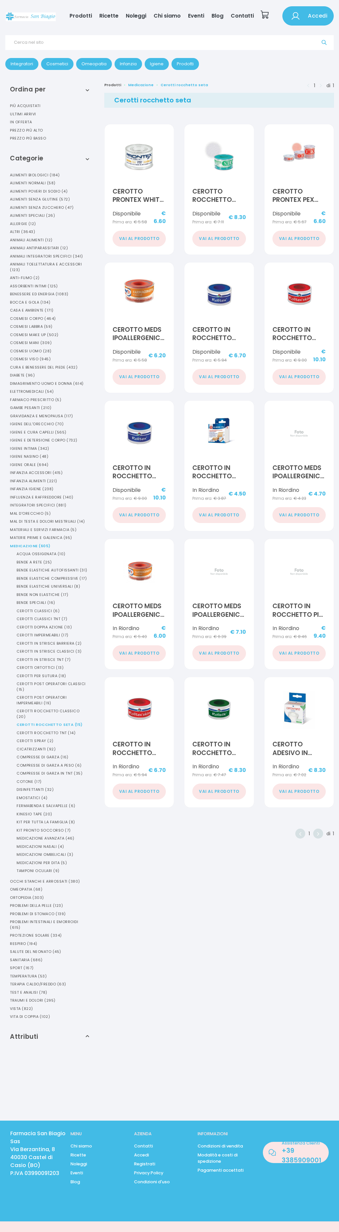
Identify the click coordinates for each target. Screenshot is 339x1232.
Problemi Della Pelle (36, 905)
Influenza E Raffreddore (41, 497)
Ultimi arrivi (23, 114)
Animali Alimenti (31, 240)
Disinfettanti (35, 789)
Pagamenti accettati (221, 1170)
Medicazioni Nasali (40, 846)
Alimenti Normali (33, 183)
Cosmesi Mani (31, 342)
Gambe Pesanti (31, 407)
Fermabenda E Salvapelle (46, 805)
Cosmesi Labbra (31, 326)
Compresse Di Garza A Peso (49, 765)
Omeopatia (26, 889)
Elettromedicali (32, 391)
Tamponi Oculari (38, 870)
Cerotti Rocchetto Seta (50, 724)
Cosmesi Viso (30, 359)
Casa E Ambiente (32, 310)
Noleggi (136, 16)
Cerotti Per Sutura (41, 675)
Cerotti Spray (35, 740)
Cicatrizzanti (36, 749)
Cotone (29, 781)
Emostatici (32, 797)
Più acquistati (25, 105)
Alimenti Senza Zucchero (41, 207)
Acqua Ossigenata (41, 554)
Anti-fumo (25, 277)
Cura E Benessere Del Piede (43, 367)
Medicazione (30, 546)
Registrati (144, 1164)
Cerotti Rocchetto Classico (48, 713)
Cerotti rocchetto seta (184, 85)
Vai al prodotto (139, 238)
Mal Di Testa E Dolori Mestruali (47, 521)
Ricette (109, 16)
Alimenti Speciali (32, 215)
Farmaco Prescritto (35, 399)
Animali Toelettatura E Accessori (46, 267)
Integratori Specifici (38, 505)
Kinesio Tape (34, 814)
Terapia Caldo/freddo (38, 984)
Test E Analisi (28, 992)
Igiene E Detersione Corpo (43, 440)
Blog (217, 16)
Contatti (242, 16)
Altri (22, 231)
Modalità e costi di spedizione (218, 1158)
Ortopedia (27, 897)
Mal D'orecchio (30, 513)
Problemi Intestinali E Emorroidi (44, 924)
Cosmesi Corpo (33, 318)
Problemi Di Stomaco (38, 913)
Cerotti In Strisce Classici (49, 651)
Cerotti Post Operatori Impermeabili (42, 700)
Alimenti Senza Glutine (40, 199)
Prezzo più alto (26, 130)
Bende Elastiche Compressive (52, 578)
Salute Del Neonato (35, 951)
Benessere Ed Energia (39, 294)
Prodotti (81, 16)
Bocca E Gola (30, 302)
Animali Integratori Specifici (46, 256)
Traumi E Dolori (33, 1000)
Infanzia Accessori (36, 472)
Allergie (23, 223)
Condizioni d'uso (152, 1182)
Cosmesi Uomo (31, 351)
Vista (21, 1008)
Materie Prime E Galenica (41, 537)
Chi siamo (167, 16)
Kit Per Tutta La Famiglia (46, 822)
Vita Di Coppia (30, 1016)
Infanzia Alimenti (33, 481)
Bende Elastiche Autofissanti (52, 570)
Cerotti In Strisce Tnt (44, 659)
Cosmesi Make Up (34, 334)
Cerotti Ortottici (40, 667)
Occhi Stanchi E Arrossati (45, 881)
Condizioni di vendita (220, 1146)
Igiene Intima (29, 448)
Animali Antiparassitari (39, 248)
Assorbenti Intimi (34, 286)
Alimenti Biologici (35, 175)
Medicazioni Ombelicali (45, 854)
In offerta (21, 122)
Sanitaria (26, 960)
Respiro (23, 943)
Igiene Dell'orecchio (37, 424)
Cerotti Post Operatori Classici (51, 686)
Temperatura (28, 976)
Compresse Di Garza (43, 757)
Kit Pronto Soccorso (44, 830)
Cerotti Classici (38, 611)
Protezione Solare (36, 935)
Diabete (22, 375)
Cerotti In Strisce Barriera (49, 643)
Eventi (196, 16)
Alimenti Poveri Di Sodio (39, 191)
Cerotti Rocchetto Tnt (46, 732)
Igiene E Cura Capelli (38, 432)
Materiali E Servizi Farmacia (43, 529)
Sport (22, 967)
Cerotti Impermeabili (43, 635)
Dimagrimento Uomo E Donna (47, 383)
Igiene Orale (29, 464)
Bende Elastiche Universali (48, 586)
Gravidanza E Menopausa (41, 416)
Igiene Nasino (29, 456)
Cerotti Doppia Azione (44, 627)
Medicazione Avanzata (45, 838)
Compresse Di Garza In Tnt (49, 773)
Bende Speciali (36, 602)
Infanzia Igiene (32, 489)
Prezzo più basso (28, 138)
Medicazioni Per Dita (42, 862)
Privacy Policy (148, 1173)
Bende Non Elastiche (42, 594)
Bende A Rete (34, 562)
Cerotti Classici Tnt (42, 618)
